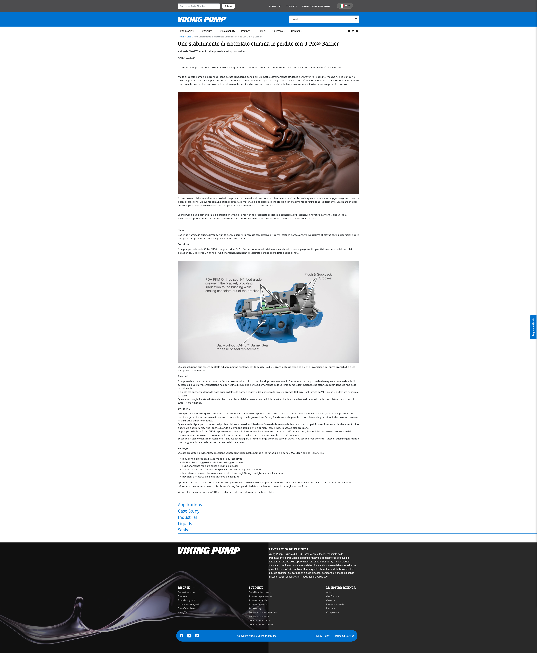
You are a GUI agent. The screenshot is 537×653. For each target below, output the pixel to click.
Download (275, 6)
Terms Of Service (344, 635)
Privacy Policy (321, 635)
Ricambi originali (186, 600)
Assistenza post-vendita (261, 596)
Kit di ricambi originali (188, 604)
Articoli (329, 592)
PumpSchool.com (187, 608)
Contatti (295, 31)
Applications (190, 505)
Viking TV (291, 6)
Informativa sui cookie (259, 620)
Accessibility (255, 608)
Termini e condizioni (259, 616)
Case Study (188, 511)
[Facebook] (357, 30)
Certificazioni (332, 596)
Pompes (245, 31)
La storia (330, 608)
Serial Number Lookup (260, 592)
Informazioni (187, 31)
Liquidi (262, 31)
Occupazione (332, 612)
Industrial (187, 517)
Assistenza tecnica (258, 604)
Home (181, 36)
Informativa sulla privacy (261, 624)
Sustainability (227, 31)
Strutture (207, 31)
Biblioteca (277, 31)
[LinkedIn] (353, 30)
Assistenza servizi (258, 600)
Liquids (185, 523)
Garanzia (330, 600)
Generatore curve (186, 592)
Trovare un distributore (316, 6)
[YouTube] (349, 30)
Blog (189, 36)
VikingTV (182, 612)
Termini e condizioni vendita (263, 612)
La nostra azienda (335, 604)
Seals (183, 530)
